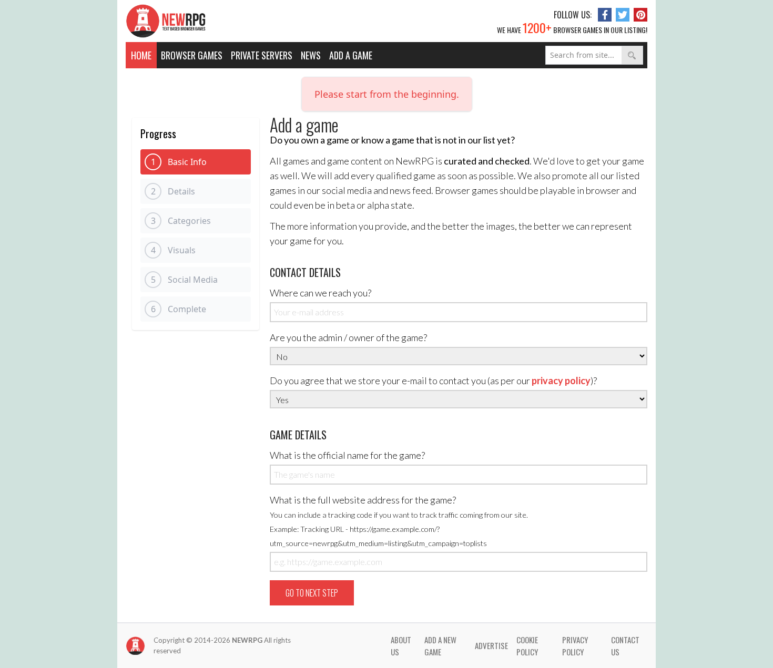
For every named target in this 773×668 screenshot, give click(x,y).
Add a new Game (440, 645)
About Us (401, 645)
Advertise (491, 645)
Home (141, 55)
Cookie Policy (527, 645)
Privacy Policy (575, 645)
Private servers (261, 55)
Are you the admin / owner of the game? (348, 337)
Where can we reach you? (320, 293)
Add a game (350, 55)
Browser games (191, 55)
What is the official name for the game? (347, 455)
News (311, 55)
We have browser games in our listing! (572, 27)
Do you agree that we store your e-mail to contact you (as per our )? (433, 380)
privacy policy (561, 380)
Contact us (625, 645)
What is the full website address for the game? (399, 521)
